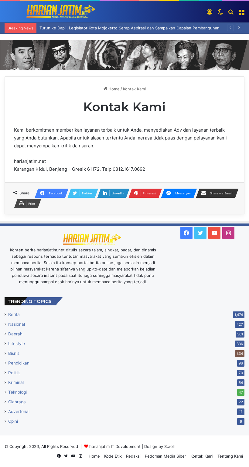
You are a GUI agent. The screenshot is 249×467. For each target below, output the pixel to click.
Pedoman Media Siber (165, 456)
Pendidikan (18, 363)
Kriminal (16, 382)
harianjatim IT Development (115, 446)
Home (113, 88)
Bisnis (13, 353)
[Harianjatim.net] (50, 11)
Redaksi (133, 456)
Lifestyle (16, 343)
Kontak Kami (201, 456)
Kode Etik (113, 456)
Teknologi (17, 392)
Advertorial (18, 411)
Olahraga (17, 401)
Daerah (15, 333)
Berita (14, 314)
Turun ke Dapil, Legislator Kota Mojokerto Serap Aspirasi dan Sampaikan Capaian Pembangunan (129, 27)
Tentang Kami (230, 456)
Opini (13, 421)
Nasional (16, 324)
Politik (14, 372)
